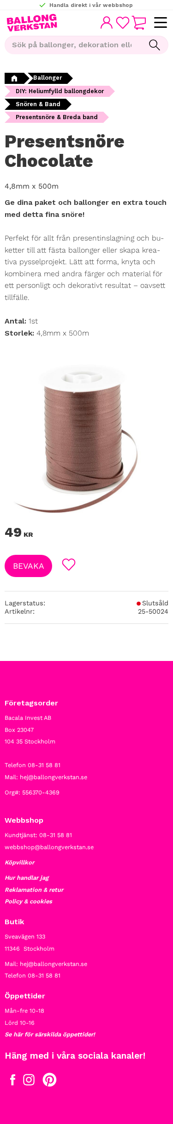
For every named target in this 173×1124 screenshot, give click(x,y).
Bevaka (28, 566)
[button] (160, 23)
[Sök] (154, 45)
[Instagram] (29, 1082)
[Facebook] (13, 1082)
